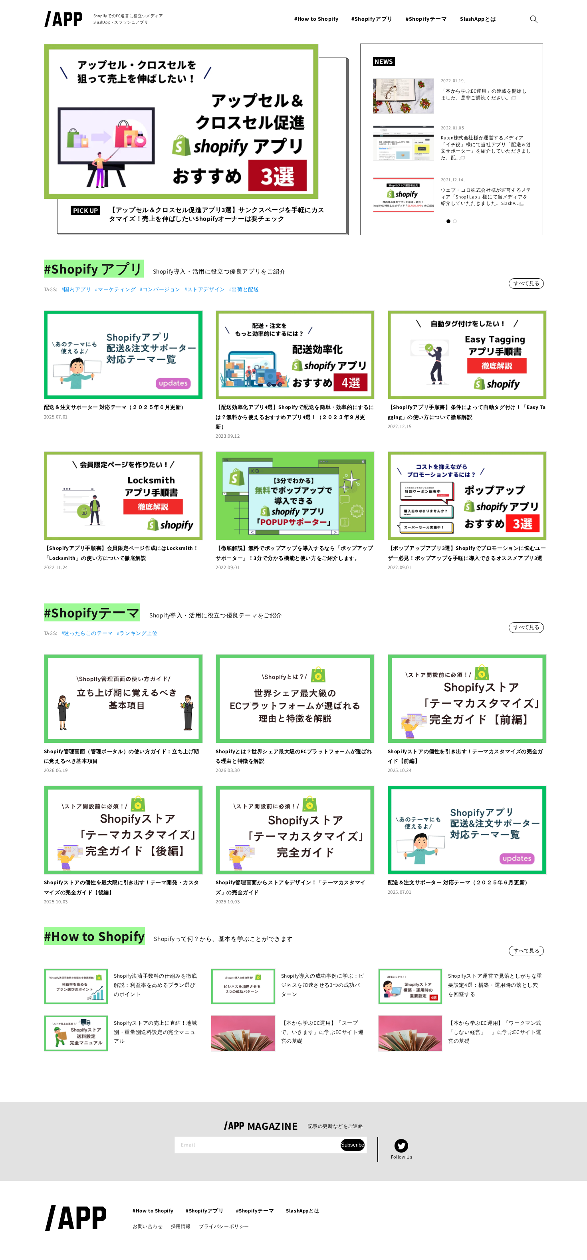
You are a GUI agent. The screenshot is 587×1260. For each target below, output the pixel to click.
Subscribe (352, 1145)
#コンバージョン (160, 289)
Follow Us (401, 1156)
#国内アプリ (76, 289)
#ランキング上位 (137, 633)
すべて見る (526, 283)
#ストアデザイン (204, 289)
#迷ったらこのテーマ (87, 633)
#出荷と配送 (244, 289)
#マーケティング (115, 289)
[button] (534, 19)
